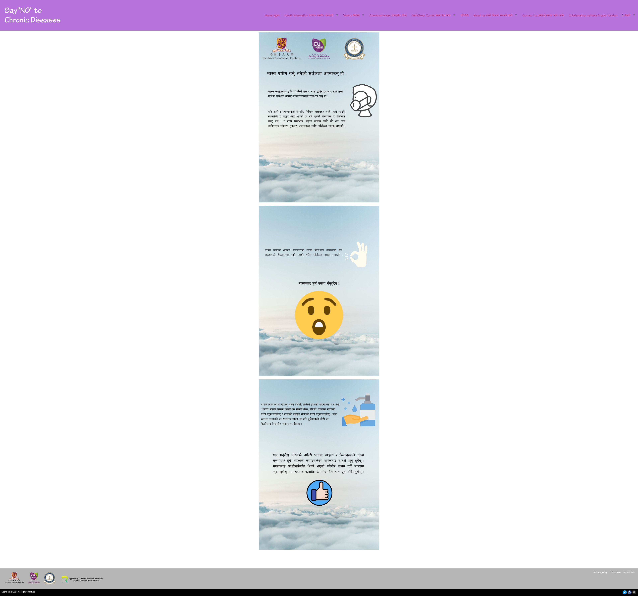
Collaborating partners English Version (593, 15)
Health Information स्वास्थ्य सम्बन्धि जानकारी (308, 15)
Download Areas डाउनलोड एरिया (388, 15)
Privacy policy (600, 572)
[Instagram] (634, 592)
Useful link (629, 572)
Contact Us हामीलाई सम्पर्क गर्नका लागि (543, 15)
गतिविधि (464, 15)
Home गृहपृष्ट (272, 15)
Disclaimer (616, 572)
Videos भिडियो (351, 15)
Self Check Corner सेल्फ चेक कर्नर (431, 15)
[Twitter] (625, 592)
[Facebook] (630, 592)
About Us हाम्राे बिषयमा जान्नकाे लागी (492, 15)
